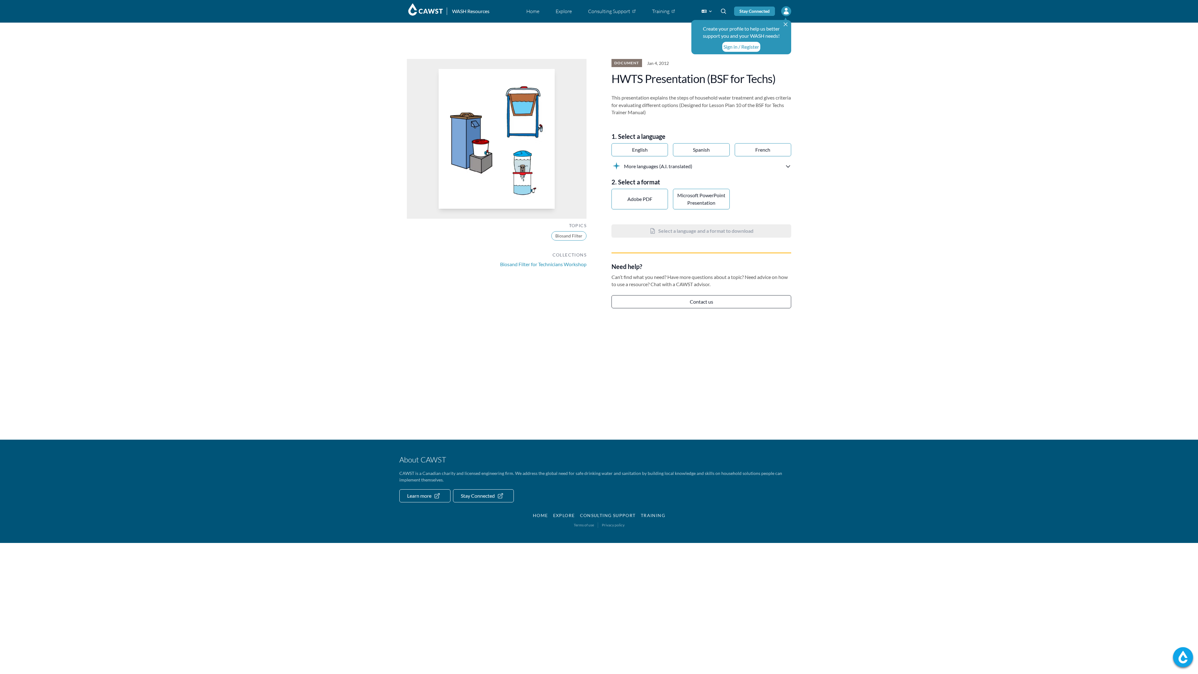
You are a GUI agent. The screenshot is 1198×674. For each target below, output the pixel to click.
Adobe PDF (639, 199)
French (762, 150)
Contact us (701, 302)
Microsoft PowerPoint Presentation (701, 199)
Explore (564, 515)
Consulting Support (608, 515)
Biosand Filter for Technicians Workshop (543, 264)
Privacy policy (613, 525)
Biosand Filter (568, 235)
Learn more (419, 496)
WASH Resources (470, 11)
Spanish (701, 150)
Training (653, 515)
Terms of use (584, 525)
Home (540, 515)
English (640, 150)
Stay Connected (754, 11)
